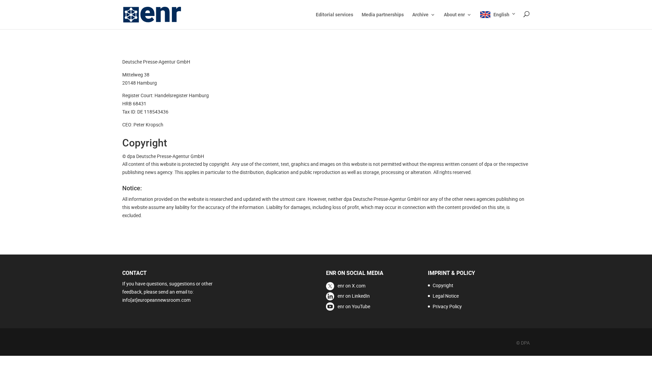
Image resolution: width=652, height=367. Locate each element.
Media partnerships (383, 14)
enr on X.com (351, 285)
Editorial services (334, 14)
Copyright (443, 285)
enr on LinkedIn (354, 296)
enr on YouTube (354, 306)
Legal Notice (446, 296)
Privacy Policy (447, 306)
